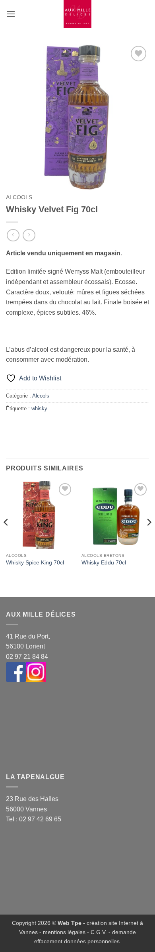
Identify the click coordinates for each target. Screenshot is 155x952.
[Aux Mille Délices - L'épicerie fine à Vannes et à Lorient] (77, 14)
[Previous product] (29, 235)
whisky (39, 408)
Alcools (19, 197)
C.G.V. (99, 932)
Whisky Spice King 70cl (35, 563)
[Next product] (13, 235)
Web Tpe (69, 923)
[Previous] (6, 538)
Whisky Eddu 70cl (103, 563)
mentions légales (64, 932)
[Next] (148, 538)
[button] (10, 14)
